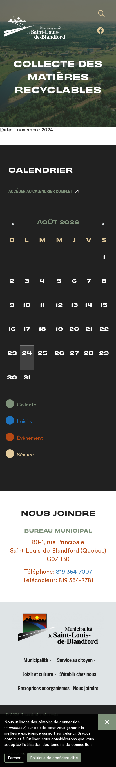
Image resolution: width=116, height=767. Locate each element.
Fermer (14, 758)
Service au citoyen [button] (75, 659)
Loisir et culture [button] (38, 674)
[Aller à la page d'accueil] (38, 27)
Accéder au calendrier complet (40, 191)
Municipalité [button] (36, 659)
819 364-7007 (74, 572)
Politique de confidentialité (54, 758)
